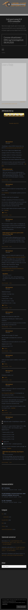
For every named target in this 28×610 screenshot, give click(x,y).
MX (3, 523)
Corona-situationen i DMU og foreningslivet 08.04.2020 (13, 40)
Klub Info (5, 520)
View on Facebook (5, 179)
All (3, 514)
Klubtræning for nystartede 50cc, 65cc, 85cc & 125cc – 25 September (14, 542)
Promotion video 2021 (14, 123)
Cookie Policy (5, 603)
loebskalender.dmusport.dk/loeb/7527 (14, 147)
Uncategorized (7, 529)
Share (10, 179)
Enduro (6, 517)
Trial (3, 526)
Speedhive (5, 273)
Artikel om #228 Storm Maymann (12, 555)
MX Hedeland (9, 141)
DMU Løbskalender (7, 169)
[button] (14, 9)
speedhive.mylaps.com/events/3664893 (16, 257)
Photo (5, 212)
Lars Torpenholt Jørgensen (8, 393)
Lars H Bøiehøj (5, 192)
